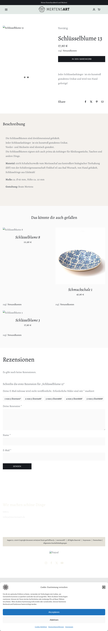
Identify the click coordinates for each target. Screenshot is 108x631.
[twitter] (56, 563)
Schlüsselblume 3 (27, 320)
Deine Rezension (12, 406)
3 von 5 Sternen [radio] (53, 398)
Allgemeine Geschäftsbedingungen (55, 543)
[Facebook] (85, 101)
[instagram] (46, 563)
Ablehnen (54, 620)
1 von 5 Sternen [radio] (12, 398)
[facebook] (51, 563)
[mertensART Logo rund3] (54, 7)
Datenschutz (97, 540)
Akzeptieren (54, 612)
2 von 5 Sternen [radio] (33, 398)
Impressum (69, 627)
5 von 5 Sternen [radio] (94, 398)
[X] (91, 101)
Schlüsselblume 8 (27, 237)
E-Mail (7, 450)
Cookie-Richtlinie (41, 627)
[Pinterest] (97, 101)
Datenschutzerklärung (56, 627)
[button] (103, 587)
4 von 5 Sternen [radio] (74, 398)
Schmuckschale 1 (80, 289)
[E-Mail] (102, 101)
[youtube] (62, 563)
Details (63, 258)
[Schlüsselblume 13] (13, 27)
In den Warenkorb (81, 59)
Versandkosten (70, 50)
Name (7, 435)
